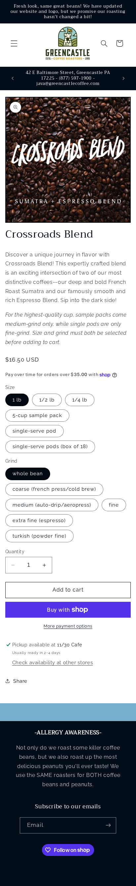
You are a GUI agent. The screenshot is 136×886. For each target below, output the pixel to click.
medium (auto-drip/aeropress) (52, 505)
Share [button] (20, 681)
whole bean (28, 473)
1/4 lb (79, 400)
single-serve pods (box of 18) (50, 446)
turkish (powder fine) (39, 536)
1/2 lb (46, 400)
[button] (13, 43)
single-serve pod (34, 431)
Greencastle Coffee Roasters (55, 881)
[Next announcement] (123, 78)
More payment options (68, 626)
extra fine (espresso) (39, 520)
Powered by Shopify (106, 881)
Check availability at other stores (52, 662)
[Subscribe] (108, 825)
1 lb (17, 400)
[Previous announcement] (12, 78)
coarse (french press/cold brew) (54, 489)
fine (114, 505)
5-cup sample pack (37, 415)
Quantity (14, 551)
